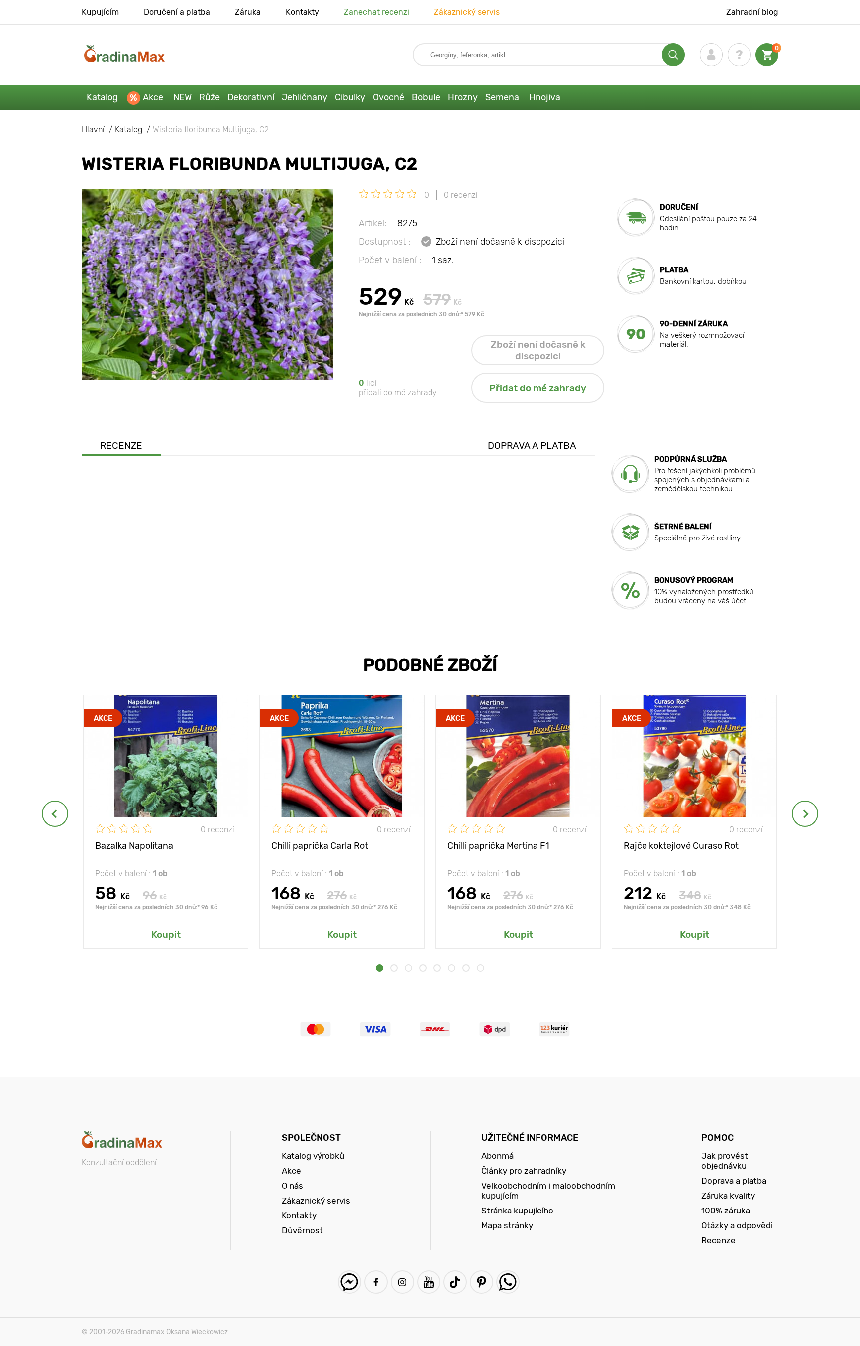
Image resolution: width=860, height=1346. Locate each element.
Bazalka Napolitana (134, 845)
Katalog (102, 97)
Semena (502, 97)
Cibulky (350, 97)
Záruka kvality (728, 1196)
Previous (55, 814)
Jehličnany (304, 97)
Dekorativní (250, 97)
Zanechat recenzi (376, 12)
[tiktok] (455, 1282)
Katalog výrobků (313, 1156)
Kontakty (302, 12)
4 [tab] (423, 968)
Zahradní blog (752, 12)
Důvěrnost (302, 1230)
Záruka (248, 12)
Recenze (121, 445)
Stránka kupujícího (517, 1210)
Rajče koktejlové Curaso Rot (681, 845)
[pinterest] (481, 1282)
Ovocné (388, 97)
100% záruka (725, 1210)
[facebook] (376, 1282)
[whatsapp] (508, 1282)
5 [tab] (437, 968)
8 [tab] (480, 968)
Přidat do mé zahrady (537, 388)
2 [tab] (394, 968)
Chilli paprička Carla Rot (319, 845)
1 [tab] (379, 968)
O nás (292, 1186)
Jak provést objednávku (724, 1161)
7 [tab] (466, 968)
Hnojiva (544, 97)
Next (805, 814)
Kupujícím (100, 12)
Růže (209, 97)
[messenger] (349, 1282)
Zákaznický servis (467, 12)
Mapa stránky (507, 1225)
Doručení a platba (177, 12)
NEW (182, 97)
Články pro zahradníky (523, 1171)
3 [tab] (408, 968)
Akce (153, 97)
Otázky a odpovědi (737, 1225)
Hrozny (463, 97)
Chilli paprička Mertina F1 (498, 845)
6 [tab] (451, 968)
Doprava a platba (532, 445)
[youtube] (428, 1282)
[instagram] (402, 1282)
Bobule (426, 97)
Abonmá (497, 1156)
